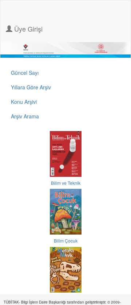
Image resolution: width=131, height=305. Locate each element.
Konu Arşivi (24, 101)
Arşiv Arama (25, 116)
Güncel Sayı (25, 72)
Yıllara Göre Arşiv (31, 87)
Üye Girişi (27, 28)
